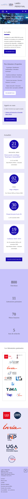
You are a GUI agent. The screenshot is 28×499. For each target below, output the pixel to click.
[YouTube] (6, 495)
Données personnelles (6, 486)
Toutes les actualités (14, 259)
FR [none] (22, 11)
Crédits (2, 482)
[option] (25, 11)
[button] (6, 11)
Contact (3, 478)
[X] (2, 495)
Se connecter (4, 491)
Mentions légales (5, 484)
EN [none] (25, 11)
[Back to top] (25, 470)
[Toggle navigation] (3, 11)
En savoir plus (10, 51)
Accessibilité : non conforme (8, 490)
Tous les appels (10, 119)
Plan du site (4, 480)
